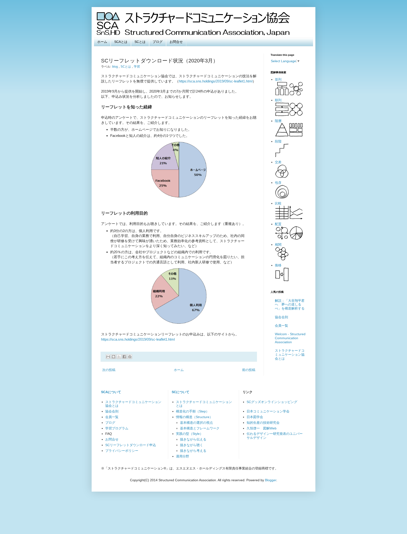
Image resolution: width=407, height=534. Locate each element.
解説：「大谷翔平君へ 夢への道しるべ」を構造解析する (290, 304)
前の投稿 (248, 370)
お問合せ (176, 42)
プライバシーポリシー (121, 450)
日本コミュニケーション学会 (268, 411)
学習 (137, 66)
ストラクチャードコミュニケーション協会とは (290, 354)
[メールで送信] (108, 356)
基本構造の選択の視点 (196, 422)
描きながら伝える (193, 439)
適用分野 (182, 456)
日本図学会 (255, 417)
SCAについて (111, 392)
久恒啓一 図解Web (262, 428)
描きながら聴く (191, 445)
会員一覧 (281, 325)
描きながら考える (193, 450)
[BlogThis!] (113, 356)
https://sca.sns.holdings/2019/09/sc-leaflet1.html (215, 81)
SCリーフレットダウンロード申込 (130, 445)
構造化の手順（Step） (192, 411)
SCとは (140, 42)
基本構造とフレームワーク (200, 428)
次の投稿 (108, 370)
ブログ (158, 42)
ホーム (102, 42)
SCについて (180, 392)
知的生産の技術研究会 (263, 422)
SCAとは (120, 42)
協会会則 (281, 317)
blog (115, 66)
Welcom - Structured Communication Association (290, 338)
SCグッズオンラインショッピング (272, 402)
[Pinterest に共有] (129, 356)
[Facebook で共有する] (124, 356)
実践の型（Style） (189, 434)
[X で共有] (119, 356)
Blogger (270, 480)
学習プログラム (116, 428)
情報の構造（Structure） (194, 417)
